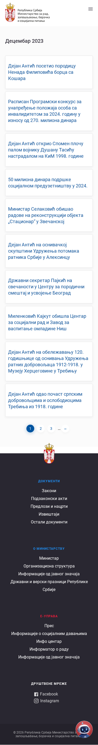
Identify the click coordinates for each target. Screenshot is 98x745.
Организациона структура (49, 566)
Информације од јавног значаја (49, 573)
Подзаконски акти (49, 498)
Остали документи (49, 522)
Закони (49, 490)
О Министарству (49, 549)
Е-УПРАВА (49, 616)
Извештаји (49, 514)
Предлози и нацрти (49, 506)
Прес (49, 625)
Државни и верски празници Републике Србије (49, 585)
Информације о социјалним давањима (49, 633)
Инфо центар (49, 641)
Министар (49, 558)
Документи (49, 481)
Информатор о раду (49, 649)
